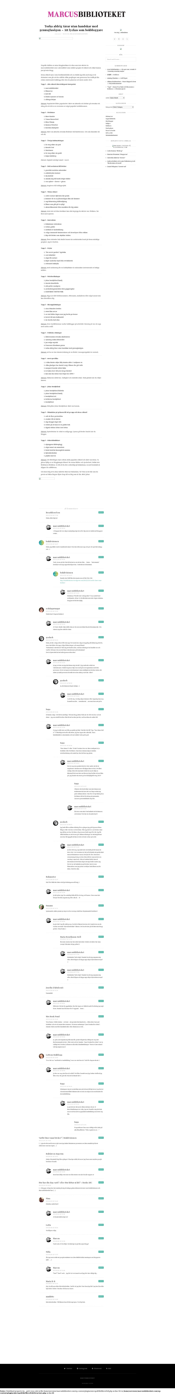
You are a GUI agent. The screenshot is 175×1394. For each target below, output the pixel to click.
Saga (48, 709)
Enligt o (108, 123)
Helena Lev (109, 116)
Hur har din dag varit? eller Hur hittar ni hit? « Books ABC (65, 1182)
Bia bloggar (109, 121)
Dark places (109, 128)
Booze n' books (110, 130)
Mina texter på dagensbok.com (122, 146)
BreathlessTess (53, 512)
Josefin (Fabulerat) (54, 987)
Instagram (83, 1368)
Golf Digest (124, 78)
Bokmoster (51, 877)
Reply (101, 512)
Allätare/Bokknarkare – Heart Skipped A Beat (121, 81)
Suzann (49, 905)
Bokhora (116, 74)
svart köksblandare (113, 69)
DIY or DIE (109, 133)
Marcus (56, 1238)
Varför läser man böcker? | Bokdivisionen (58, 1138)
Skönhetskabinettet (112, 135)
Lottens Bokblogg (54, 1055)
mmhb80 (50, 1296)
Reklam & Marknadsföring (79, 34)
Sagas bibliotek (110, 118)
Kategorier (109, 107)
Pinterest (98, 1368)
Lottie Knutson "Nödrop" (115, 151)
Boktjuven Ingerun (54, 1154)
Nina (48, 1198)
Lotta (48, 1225)
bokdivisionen (52, 541)
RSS (109, 1368)
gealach (49, 637)
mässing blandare (112, 78)
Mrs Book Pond (53, 1016)
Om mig (116, 32)
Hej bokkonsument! (115, 83)
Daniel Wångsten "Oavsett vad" (116, 166)
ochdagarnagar (53, 608)
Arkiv (107, 98)
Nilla (48, 1252)
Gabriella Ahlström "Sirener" (116, 158)
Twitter (69, 1368)
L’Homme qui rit (120, 89)
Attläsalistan (124, 32)
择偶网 (109, 74)
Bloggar (66, 34)
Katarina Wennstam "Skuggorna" (117, 154)
